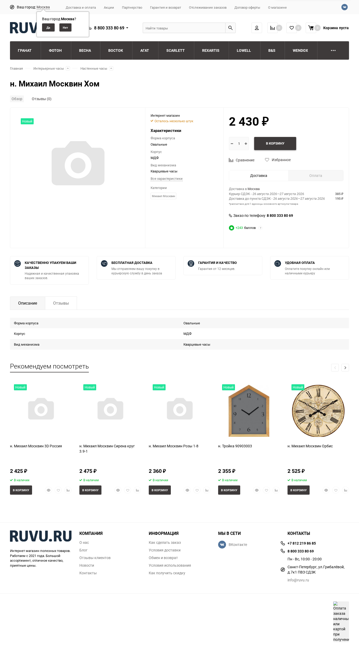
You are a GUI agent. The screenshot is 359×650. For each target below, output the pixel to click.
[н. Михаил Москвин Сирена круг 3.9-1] (110, 410)
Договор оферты (247, 7)
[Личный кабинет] (257, 28)
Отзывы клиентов (95, 558)
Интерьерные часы (48, 68)
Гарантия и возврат (165, 7)
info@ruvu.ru (298, 579)
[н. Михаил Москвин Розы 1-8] (179, 410)
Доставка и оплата (81, 7)
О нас (84, 542)
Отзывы (61, 303)
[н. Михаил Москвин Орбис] (318, 410)
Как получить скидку (167, 573)
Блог (83, 550)
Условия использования (170, 565)
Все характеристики (167, 178)
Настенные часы (93, 68)
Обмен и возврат (163, 558)
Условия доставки (165, 550)
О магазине (277, 7)
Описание (27, 303)
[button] (345, 367)
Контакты (88, 573)
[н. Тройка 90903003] (249, 410)
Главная (16, 68)
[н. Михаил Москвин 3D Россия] (40, 410)
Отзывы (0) (42, 98)
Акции (109, 7)
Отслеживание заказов (208, 7)
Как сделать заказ (165, 542)
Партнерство (132, 7)
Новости (86, 565)
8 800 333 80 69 (109, 28)
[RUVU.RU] (40, 536)
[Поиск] (230, 28)
